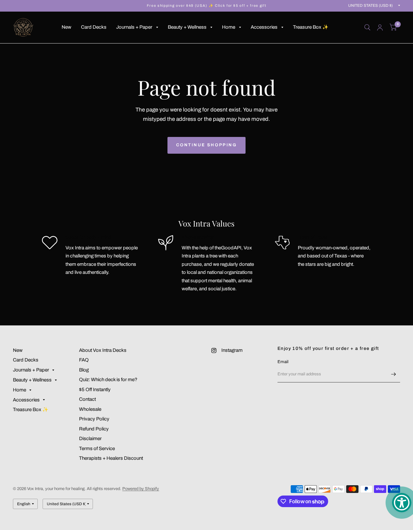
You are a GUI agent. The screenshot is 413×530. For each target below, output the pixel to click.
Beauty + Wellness (187, 27)
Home (228, 27)
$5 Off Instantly (95, 389)
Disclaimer (90, 438)
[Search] (367, 27)
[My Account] (380, 27)
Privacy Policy (94, 418)
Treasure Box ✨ (310, 27)
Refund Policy (94, 428)
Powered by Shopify (140, 489)
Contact (87, 399)
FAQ (84, 359)
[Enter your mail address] (393, 374)
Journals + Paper (134, 27)
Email (282, 362)
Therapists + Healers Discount (111, 458)
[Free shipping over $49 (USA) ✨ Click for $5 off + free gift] (206, 6)
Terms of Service (97, 448)
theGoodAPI (228, 247)
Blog (84, 369)
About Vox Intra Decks (102, 350)
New (66, 27)
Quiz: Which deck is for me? (108, 379)
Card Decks (93, 27)
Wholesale (90, 409)
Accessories (264, 27)
